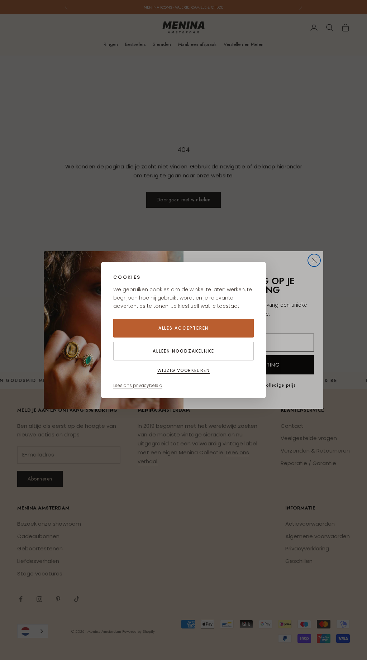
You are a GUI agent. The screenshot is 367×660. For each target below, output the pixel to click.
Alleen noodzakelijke (183, 351)
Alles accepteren (183, 328)
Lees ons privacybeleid (137, 385)
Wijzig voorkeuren (183, 370)
